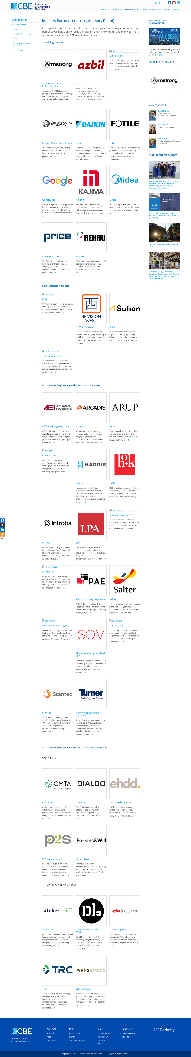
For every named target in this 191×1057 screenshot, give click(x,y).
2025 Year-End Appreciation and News (163, 245)
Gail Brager (163, 138)
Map (99, 1044)
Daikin (79, 143)
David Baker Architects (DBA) (89, 931)
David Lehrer (163, 111)
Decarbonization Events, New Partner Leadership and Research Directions (164, 215)
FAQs (15, 38)
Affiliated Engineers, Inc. (56, 426)
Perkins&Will (83, 859)
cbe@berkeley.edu (129, 1033)
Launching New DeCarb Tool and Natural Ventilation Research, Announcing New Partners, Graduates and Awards (163, 184)
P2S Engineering (51, 859)
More (159, 55)
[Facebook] (2, 520)
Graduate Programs (77, 1040)
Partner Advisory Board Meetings (22, 44)
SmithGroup (116, 625)
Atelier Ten (48, 929)
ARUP (112, 426)
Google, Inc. (48, 199)
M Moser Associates (120, 514)
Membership (131, 10)
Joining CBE (17, 29)
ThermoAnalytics (52, 355)
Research (117, 10)
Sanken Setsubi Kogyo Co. (57, 625)
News (167, 10)
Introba (46, 542)
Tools (144, 10)
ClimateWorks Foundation (57, 143)
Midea (113, 199)
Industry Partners (20, 25)
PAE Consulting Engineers (90, 599)
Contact (127, 1029)
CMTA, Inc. (48, 802)
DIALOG (80, 802)
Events (176, 10)
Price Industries (51, 256)
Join (71, 1029)
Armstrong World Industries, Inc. (52, 85)
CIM (44, 299)
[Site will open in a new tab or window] (57, 65)
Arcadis (80, 426)
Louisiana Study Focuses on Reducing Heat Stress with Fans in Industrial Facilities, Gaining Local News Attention (164, 275)
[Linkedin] (2, 529)
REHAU (80, 256)
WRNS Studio (83, 988)
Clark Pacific (49, 455)
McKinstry (48, 571)
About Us (104, 10)
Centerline (51, 1040)
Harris (79, 483)
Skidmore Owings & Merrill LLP (91, 655)
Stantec (46, 712)
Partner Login (18, 50)
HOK (112, 483)
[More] (2, 534)
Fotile (112, 143)
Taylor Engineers (119, 929)
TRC (44, 988)
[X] (2, 524)
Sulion (112, 327)
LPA (78, 542)
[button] (152, 92)
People (49, 1037)
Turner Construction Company (87, 714)
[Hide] (2, 538)
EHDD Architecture (120, 802)
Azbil (78, 83)
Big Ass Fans (116, 55)
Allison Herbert (164, 124)
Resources (155, 10)
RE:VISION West (85, 327)
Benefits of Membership (22, 34)
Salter (112, 599)
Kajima (80, 199)
